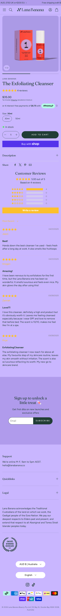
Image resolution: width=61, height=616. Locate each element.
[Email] (30, 165)
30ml (7, 118)
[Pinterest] (25, 165)
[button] (4, 10)
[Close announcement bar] (58, 2)
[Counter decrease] (5, 134)
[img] (9, 229)
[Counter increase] (16, 134)
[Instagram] (27, 584)
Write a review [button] (30, 210)
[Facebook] (15, 165)
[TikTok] (33, 584)
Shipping (14, 100)
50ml (17, 118)
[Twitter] (20, 165)
